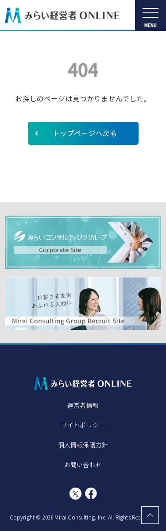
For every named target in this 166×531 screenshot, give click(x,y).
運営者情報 (83, 405)
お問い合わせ (83, 464)
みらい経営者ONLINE (62, 15)
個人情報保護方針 (83, 444)
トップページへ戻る (85, 133)
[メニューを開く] (150, 15)
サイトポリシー (83, 424)
